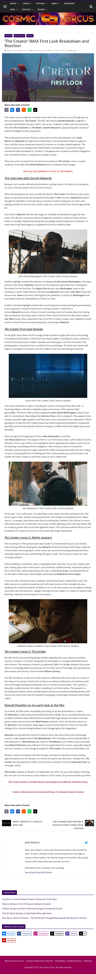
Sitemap (88, 960)
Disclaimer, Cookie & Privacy (68, 960)
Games (54, 3)
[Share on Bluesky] (12, 110)
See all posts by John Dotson (38, 872)
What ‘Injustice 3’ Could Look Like (28, 823)
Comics (26, 3)
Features (40, 3)
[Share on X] (35, 110)
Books (13, 3)
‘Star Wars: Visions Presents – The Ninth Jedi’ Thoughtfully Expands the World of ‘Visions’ (44, 917)
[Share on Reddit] (24, 110)
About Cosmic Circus (14, 960)
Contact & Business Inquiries (39, 960)
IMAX (49, 50)
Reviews (41, 9)
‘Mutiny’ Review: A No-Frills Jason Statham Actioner (26, 903)
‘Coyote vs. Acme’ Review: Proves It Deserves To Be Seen (29, 899)
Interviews (69, 3)
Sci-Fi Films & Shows (59, 50)
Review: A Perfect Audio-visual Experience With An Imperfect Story (48, 781)
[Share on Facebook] (18, 110)
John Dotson (25, 50)
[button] (17, 3)
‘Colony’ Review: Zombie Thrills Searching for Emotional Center (32, 908)
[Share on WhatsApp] (30, 110)
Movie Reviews (19, 36)
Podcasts (26, 9)
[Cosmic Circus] (48, 14)
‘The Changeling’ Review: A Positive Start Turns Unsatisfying (67, 825)
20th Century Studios (39, 50)
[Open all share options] (6, 110)
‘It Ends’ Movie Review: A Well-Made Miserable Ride (26, 913)
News (12, 9)
